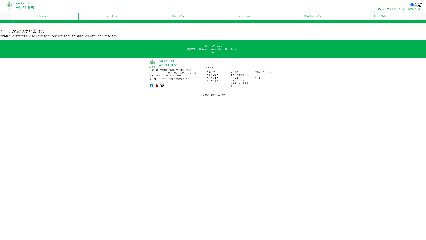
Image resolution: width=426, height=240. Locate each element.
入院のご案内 (213, 78)
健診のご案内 (213, 80)
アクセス (258, 78)
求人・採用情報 (238, 75)
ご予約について (238, 80)
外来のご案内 (213, 75)
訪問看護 (235, 72)
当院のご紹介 (213, 72)
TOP (13, 22)
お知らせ (235, 78)
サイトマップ (209, 67)
